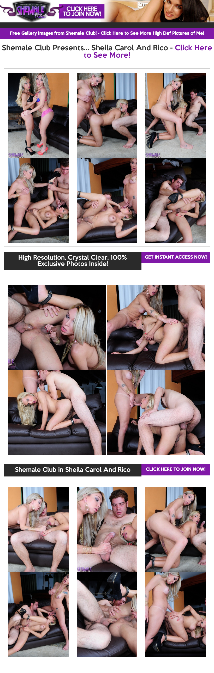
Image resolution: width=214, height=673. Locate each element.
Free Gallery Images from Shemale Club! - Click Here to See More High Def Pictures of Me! (107, 33)
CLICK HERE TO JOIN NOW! (175, 470)
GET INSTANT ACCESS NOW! (176, 257)
